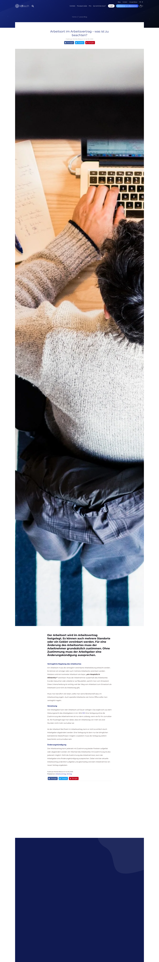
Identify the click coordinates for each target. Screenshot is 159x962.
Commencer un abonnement (127, 6)
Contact (125, 2)
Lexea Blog (83, 17)
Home (74, 17)
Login (111, 6)
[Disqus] (79, 805)
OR (83, 713)
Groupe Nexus (133, 2)
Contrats (72, 6)
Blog (119, 2)
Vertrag (69, 774)
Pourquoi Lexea (82, 6)
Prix (90, 6)
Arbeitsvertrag (60, 774)
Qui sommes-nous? (99, 6)
